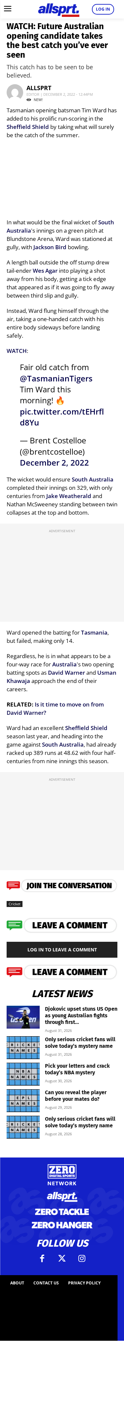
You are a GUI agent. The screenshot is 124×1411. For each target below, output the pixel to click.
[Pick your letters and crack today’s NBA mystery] (23, 1074)
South (106, 222)
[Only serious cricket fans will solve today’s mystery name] (23, 1047)
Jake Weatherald (68, 496)
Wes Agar (45, 270)
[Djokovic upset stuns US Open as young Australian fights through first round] (23, 1017)
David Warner (66, 672)
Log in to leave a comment (62, 949)
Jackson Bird (49, 247)
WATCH (17, 351)
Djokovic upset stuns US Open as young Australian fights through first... (81, 1015)
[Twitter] (62, 1258)
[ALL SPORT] (58, 9)
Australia (19, 230)
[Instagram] (82, 1258)
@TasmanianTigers (56, 378)
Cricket (15, 903)
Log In (103, 9)
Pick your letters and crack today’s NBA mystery (77, 1069)
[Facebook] (42, 1258)
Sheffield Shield (28, 127)
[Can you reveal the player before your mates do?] (23, 1100)
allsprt (38, 88)
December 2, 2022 (54, 462)
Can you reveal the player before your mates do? (75, 1095)
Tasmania (94, 632)
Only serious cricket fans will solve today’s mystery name (80, 1042)
